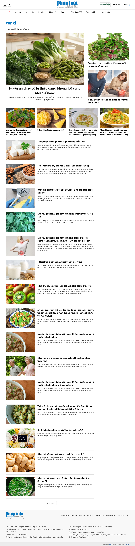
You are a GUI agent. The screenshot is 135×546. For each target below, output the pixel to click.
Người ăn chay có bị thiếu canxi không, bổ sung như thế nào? (44, 90)
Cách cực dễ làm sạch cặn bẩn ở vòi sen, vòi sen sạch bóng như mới (64, 191)
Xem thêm (50, 503)
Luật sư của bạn (107, 12)
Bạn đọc (64, 12)
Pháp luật (53, 12)
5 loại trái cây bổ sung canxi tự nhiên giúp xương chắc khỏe (64, 285)
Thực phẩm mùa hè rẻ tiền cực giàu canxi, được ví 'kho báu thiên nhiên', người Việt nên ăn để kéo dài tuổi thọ (114, 132)
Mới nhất (18, 12)
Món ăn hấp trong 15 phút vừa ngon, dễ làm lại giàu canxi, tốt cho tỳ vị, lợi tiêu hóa (65, 335)
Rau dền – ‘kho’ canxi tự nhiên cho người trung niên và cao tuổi (107, 64)
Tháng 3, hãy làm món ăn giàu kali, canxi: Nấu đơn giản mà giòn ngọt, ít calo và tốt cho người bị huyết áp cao (64, 407)
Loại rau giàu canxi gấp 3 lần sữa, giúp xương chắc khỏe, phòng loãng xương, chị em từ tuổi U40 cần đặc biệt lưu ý (63, 239)
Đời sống (41, 12)
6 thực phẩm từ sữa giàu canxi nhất (50, 130)
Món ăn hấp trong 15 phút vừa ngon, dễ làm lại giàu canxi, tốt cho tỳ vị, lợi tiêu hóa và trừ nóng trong (65, 383)
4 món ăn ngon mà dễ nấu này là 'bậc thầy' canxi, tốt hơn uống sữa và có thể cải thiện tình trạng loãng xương (83, 132)
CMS (112, 544)
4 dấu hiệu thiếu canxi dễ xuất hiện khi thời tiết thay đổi (108, 101)
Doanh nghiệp (91, 12)
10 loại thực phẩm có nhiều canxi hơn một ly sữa (59, 261)
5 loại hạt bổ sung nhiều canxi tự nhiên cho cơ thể (60, 454)
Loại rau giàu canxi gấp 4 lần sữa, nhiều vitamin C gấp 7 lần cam (65, 215)
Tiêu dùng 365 (76, 12)
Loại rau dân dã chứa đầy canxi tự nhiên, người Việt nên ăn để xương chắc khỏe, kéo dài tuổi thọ (18, 132)
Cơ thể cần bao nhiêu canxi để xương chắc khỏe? (60, 430)
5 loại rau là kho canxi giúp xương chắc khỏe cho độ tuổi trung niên (63, 359)
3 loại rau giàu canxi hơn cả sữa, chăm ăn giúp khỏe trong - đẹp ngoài (64, 479)
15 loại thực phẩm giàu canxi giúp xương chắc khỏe (61, 141)
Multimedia (30, 12)
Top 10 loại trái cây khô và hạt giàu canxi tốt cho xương (63, 165)
